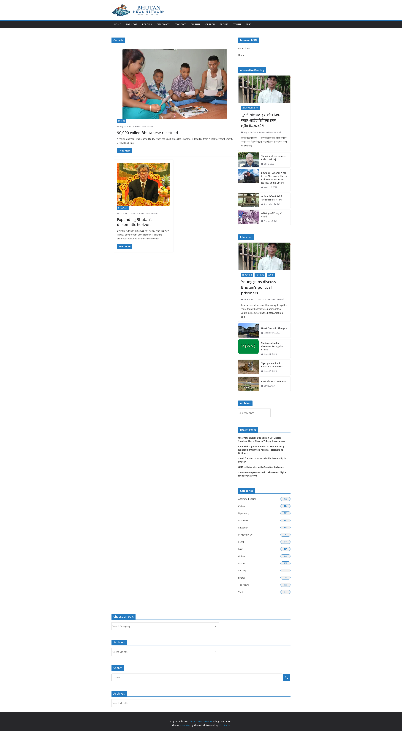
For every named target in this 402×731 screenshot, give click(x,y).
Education (247, 275)
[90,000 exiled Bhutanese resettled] (175, 84)
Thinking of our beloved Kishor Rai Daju (273, 157)
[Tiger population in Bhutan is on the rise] (248, 367)
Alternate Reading (250, 108)
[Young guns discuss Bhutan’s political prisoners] (264, 256)
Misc (248, 24)
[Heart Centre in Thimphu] (248, 330)
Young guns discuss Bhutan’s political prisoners (258, 287)
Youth (237, 24)
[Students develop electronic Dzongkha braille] (248, 348)
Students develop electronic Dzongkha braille (272, 346)
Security (242, 570)
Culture (195, 24)
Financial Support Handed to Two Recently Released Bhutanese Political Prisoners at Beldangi (261, 450)
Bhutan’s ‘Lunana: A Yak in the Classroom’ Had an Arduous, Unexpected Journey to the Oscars (274, 177)
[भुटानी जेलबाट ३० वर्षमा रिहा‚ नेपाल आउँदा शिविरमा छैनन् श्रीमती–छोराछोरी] (264, 89)
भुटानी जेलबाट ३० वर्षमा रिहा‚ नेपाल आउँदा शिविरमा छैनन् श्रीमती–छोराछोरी (260, 120)
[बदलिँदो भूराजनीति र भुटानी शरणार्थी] (248, 217)
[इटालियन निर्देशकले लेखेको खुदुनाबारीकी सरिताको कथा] (248, 200)
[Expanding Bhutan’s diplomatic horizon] (143, 184)
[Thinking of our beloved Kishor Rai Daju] (248, 160)
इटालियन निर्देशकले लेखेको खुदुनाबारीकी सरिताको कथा (271, 198)
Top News (131, 24)
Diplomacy (163, 24)
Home (117, 24)
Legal (241, 541)
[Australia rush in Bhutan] (248, 384)
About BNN (244, 48)
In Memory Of (245, 534)
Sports (224, 24)
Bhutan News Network (145, 126)
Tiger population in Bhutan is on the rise (272, 365)
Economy (180, 24)
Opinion (210, 24)
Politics (147, 24)
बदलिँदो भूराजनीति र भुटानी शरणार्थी (271, 215)
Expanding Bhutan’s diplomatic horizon (134, 222)
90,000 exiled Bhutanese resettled (147, 132)
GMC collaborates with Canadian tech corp (261, 467)
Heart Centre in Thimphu (274, 328)
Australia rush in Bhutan (274, 381)
